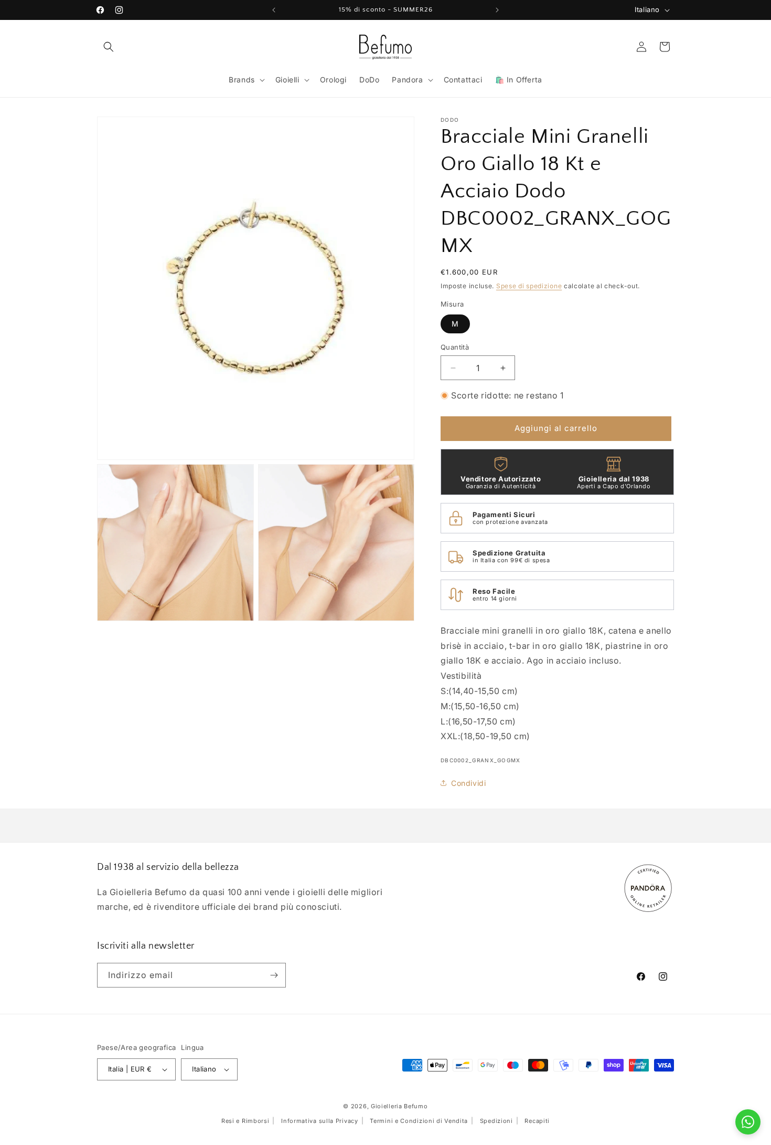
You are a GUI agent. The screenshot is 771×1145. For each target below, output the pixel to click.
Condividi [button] (468, 783)
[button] (108, 46)
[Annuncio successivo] (497, 10)
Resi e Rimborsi (245, 1121)
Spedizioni (496, 1121)
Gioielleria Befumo (399, 1106)
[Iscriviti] (273, 975)
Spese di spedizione (529, 286)
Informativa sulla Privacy (319, 1121)
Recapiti (537, 1121)
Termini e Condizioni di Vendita (419, 1121)
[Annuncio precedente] (273, 10)
